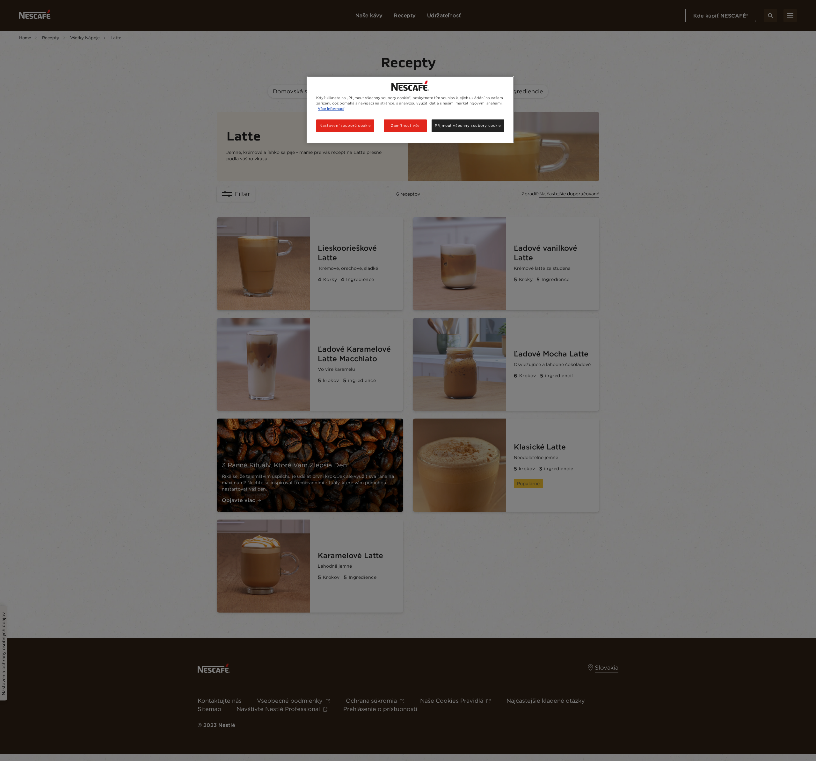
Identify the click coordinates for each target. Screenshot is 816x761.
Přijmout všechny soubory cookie (468, 125)
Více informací (331, 108)
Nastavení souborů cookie (345, 125)
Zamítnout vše (405, 125)
